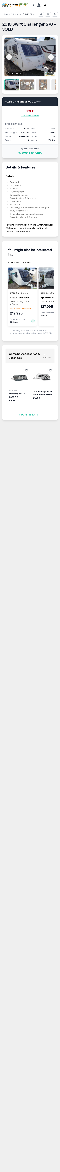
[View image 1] (11, 84)
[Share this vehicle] (41, 14)
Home (7, 14)
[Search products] (32, 5)
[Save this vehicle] (48, 14)
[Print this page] (55, 14)
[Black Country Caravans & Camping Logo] (14, 5)
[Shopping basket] (45, 5)
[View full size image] (30, 56)
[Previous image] (9, 57)
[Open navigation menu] (51, 5)
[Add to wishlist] (26, 370)
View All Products (30, 414)
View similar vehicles (30, 115)
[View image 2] (27, 84)
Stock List (17, 14)
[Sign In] (39, 5)
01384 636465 (32, 153)
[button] (33, 320)
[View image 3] (43, 84)
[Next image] (51, 57)
